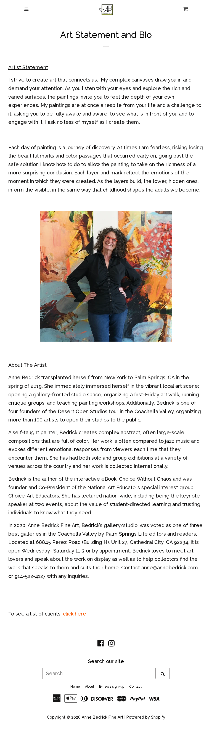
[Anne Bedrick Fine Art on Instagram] (111, 644)
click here (74, 614)
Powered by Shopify (145, 717)
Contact (135, 686)
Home (75, 686)
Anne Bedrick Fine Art (102, 717)
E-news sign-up (111, 686)
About (89, 686)
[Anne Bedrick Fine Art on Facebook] (100, 644)
